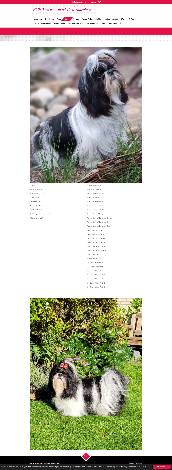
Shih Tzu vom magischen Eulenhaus (62, 9)
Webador (140, 463)
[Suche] (120, 23)
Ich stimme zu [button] (161, 467)
